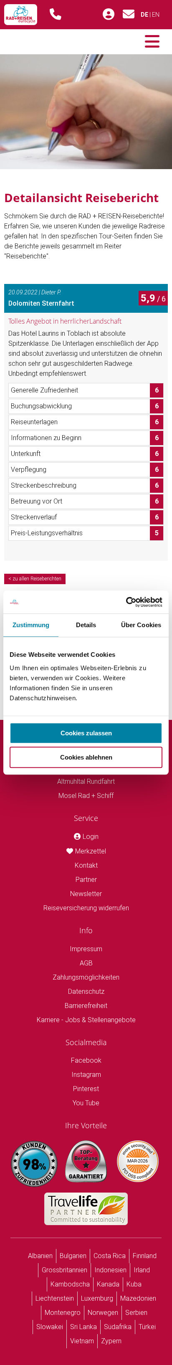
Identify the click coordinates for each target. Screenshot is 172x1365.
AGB (86, 963)
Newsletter (86, 894)
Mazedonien (138, 1298)
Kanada (108, 1284)
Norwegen (103, 1313)
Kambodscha (70, 1284)
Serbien (136, 1313)
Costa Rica (110, 1256)
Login (91, 837)
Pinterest (86, 1089)
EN (155, 14)
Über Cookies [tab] (141, 624)
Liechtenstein (54, 1298)
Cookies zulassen (86, 733)
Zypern (111, 1341)
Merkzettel (90, 851)
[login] (108, 14)
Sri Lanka (83, 1327)
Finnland (145, 1256)
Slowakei (49, 1327)
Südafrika (118, 1327)
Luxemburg (97, 1298)
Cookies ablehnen (86, 757)
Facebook (86, 1060)
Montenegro (63, 1313)
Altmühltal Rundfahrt (86, 781)
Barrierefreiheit (86, 1006)
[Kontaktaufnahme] (128, 16)
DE (144, 14)
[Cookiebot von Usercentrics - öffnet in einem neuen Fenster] (125, 602)
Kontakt (86, 865)
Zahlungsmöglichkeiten (86, 977)
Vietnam (82, 1341)
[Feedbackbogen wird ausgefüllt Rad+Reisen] (86, 111)
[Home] (20, 14)
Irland (142, 1270)
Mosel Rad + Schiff (86, 796)
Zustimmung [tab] (31, 624)
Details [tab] (86, 624)
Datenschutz (86, 991)
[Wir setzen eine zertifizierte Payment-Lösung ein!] (138, 1161)
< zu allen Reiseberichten (34, 579)
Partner (86, 880)
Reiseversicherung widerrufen (86, 908)
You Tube (86, 1103)
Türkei (147, 1327)
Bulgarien (73, 1256)
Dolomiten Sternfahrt (41, 303)
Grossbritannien (64, 1270)
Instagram (86, 1075)
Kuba (134, 1284)
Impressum (86, 949)
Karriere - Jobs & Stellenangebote (86, 1020)
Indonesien (110, 1270)
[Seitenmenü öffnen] (152, 41)
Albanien (40, 1256)
